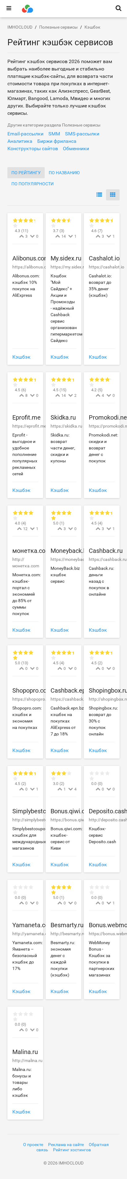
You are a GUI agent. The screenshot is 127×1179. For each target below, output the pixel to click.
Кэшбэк (21, 357)
